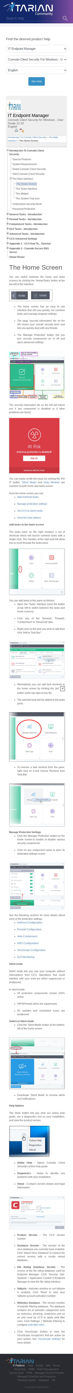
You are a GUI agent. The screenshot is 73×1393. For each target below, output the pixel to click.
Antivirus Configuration (29, 922)
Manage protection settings (32, 504)
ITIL (54, 1380)
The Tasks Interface (26, 188)
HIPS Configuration (28, 943)
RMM (31, 1369)
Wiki (48, 1365)
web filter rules (36, 1324)
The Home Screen (26, 184)
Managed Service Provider (49, 1372)
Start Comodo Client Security (28, 174)
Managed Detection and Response (36, 1376)
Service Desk (16, 1372)
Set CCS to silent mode (30, 510)
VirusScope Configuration (31, 950)
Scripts (39, 1365)
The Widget (22, 193)
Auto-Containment (27, 936)
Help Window (52, 482)
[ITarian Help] (28, 8)
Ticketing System (26, 1380)
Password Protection (24, 208)
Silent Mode (29, 482)
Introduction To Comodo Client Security (27, 137)
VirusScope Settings (49, 1339)
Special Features (22, 159)
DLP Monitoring (25, 957)
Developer (20, 1369)
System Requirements (25, 164)
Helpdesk (44, 1380)
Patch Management (48, 1369)
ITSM (29, 1372)
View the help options (29, 517)
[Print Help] (16, 130)
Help (30, 1365)
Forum (56, 1365)
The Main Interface (23, 178)
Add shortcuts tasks (28, 497)
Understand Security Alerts (27, 204)
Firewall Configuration (29, 929)
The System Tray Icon (28, 198)
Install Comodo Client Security (29, 169)
